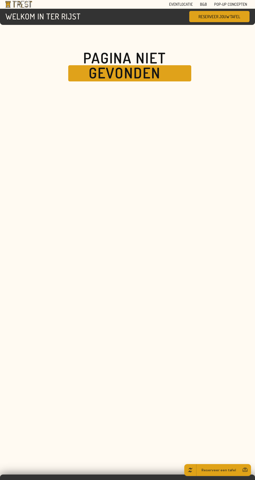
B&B (203, 4)
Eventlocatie (181, 4)
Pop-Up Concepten (230, 4)
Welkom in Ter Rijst (43, 16)
